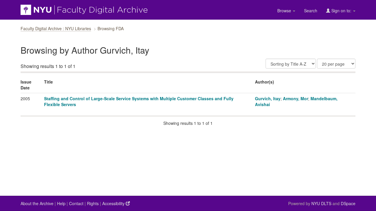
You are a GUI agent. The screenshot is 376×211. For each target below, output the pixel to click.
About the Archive (37, 203)
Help (61, 203)
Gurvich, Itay (268, 98)
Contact (76, 203)
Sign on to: (341, 10)
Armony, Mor (295, 98)
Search (310, 10)
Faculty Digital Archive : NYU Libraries (56, 28)
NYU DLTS (321, 203)
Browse (284, 10)
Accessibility (114, 203)
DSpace (348, 203)
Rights (93, 203)
